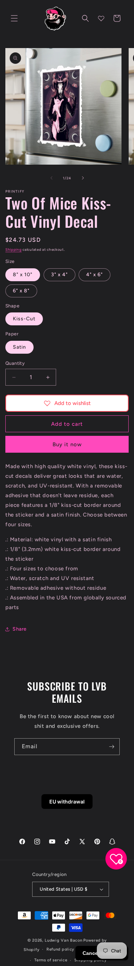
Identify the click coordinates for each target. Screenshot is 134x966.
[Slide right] (83, 178)
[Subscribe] (111, 746)
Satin (19, 347)
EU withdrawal (67, 801)
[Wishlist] (101, 18)
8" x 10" (23, 275)
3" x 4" (59, 275)
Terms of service (50, 960)
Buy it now (67, 444)
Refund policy (60, 949)
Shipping (13, 249)
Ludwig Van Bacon (63, 940)
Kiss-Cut (24, 319)
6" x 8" (21, 291)
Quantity (15, 363)
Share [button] (20, 629)
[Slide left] (51, 178)
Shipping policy (90, 960)
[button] (14, 18)
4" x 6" (94, 275)
